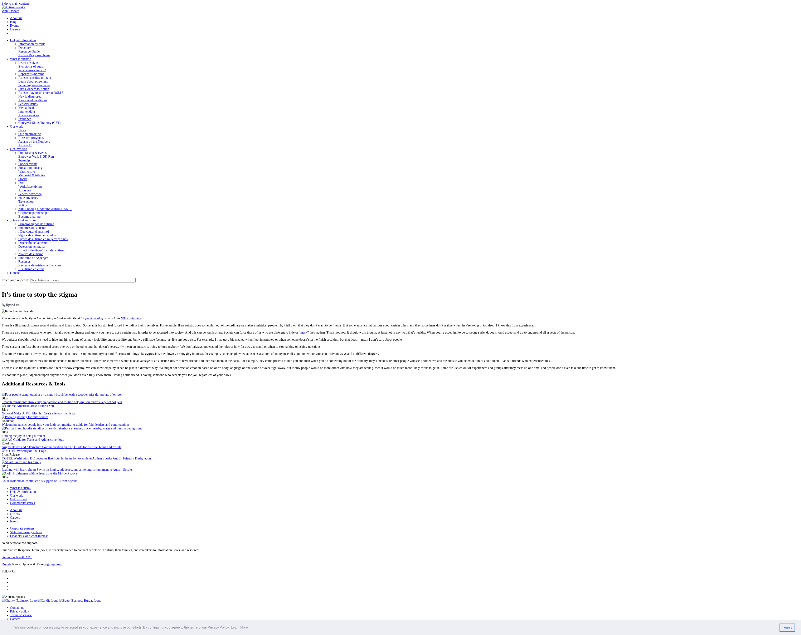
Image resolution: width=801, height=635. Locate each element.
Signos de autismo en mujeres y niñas (43, 239)
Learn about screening (33, 81)
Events (14, 25)
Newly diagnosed (30, 96)
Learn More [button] (239, 627)
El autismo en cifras (31, 269)
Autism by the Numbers (34, 141)
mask (303, 332)
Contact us (17, 607)
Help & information (23, 40)
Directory (24, 47)
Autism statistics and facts (35, 77)
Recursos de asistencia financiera (40, 265)
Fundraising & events (32, 152)
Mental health (27, 107)
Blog (13, 22)
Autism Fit (25, 145)
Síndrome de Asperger (33, 258)
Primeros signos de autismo (36, 224)
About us (16, 18)
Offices (15, 514)
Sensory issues (28, 104)
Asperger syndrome (31, 74)
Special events (27, 164)
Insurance (24, 119)
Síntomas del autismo (32, 228)
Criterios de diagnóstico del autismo (41, 250)
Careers (15, 29)
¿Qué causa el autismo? (33, 231)
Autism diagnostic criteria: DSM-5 (41, 92)
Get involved (18, 149)
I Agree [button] (787, 627)
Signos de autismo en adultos (37, 235)
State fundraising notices (26, 532)
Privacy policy (19, 611)
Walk (5, 11)
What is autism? (20, 59)
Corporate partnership (32, 213)
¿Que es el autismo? (23, 220)
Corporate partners (22, 528)
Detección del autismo (33, 243)
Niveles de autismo (30, 254)
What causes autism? (32, 70)
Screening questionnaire (34, 85)
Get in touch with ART (17, 557)
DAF (21, 182)
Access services (28, 115)
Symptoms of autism (31, 66)
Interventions (26, 111)
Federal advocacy (30, 194)
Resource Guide (29, 51)
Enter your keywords (15, 280)
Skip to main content (15, 3)
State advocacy (28, 198)
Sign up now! (53, 564)
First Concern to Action (33, 89)
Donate (14, 11)
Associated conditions (32, 100)
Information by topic (31, 44)
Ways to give (26, 171)
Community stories (22, 503)
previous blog (94, 318)
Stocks (22, 179)
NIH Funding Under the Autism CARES (45, 209)
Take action (26, 201)
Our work (16, 126)
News (22, 130)
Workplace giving (30, 186)
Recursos (24, 261)
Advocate (24, 190)
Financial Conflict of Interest (29, 536)
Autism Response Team (34, 55)
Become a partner (30, 216)
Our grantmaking (29, 134)
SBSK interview (131, 318)
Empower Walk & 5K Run (36, 156)
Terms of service (21, 615)
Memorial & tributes (31, 175)
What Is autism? (20, 488)
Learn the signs (28, 62)
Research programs (31, 137)
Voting (22, 205)
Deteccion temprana (31, 246)
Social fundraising (30, 167)
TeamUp (24, 160)
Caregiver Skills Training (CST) (39, 122)
